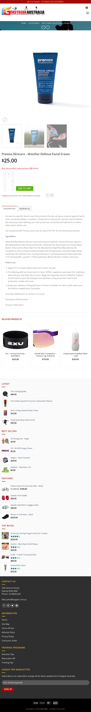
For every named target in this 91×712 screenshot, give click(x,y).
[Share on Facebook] (48, 195)
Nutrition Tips (8, 654)
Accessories (34, 23)
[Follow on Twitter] (12, 605)
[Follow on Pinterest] (17, 605)
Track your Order (9, 640)
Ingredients (10, 236)
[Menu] (87, 13)
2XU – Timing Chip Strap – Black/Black (15, 355)
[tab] (45, 273)
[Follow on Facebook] (4, 605)
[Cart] (86, 7)
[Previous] (6, 79)
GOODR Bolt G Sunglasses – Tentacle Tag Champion (45, 355)
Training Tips (7, 662)
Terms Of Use (8, 628)
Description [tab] (9, 209)
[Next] (84, 79)
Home (23, 23)
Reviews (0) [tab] (24, 209)
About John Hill (8, 658)
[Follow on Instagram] (8, 605)
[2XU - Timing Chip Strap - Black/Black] (15, 340)
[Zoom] (5, 119)
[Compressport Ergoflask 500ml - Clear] (75, 340)
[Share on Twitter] (52, 195)
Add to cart (24, 188)
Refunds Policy (8, 632)
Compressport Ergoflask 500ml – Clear (75, 355)
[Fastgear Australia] (42, 10)
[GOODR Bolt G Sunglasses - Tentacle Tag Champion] (45, 340)
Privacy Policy (8, 636)
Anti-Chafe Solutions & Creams (56, 23)
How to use (10, 262)
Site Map (5, 624)
